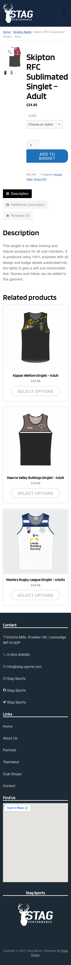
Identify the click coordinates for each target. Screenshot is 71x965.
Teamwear (11, 761)
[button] (9, 51)
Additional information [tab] (27, 204)
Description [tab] (19, 193)
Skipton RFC (40, 179)
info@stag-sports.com (24, 666)
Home (6, 32)
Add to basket (47, 156)
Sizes (33, 115)
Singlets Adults (22, 32)
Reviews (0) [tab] (20, 215)
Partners (9, 749)
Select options (35, 391)
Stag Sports (16, 678)
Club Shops (12, 773)
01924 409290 (18, 654)
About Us (10, 738)
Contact (9, 785)
